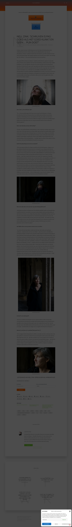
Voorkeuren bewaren (66, 523)
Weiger (56, 523)
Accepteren (46, 523)
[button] (69, 511)
